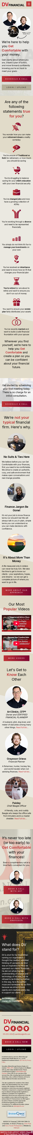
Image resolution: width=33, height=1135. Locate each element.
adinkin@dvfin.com (18, 1106)
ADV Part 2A (23, 1060)
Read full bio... (22, 727)
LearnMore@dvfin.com (22, 1034)
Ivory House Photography (13, 1126)
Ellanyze (16, 1128)
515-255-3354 (8, 1034)
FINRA (8, 1068)
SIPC (12, 1068)
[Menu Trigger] (28, 3)
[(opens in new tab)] (16, 1113)
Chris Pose (27, 1124)
